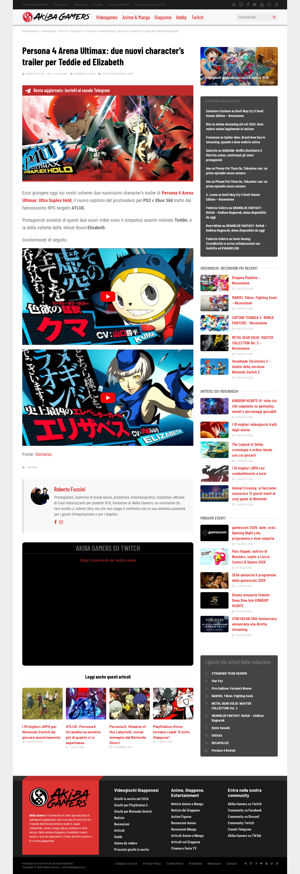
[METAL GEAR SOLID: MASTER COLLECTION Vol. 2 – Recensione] (214, 349)
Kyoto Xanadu (221, 728)
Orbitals (217, 735)
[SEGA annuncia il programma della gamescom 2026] (214, 587)
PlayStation (77, 31)
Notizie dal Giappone (185, 810)
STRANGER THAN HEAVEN (229, 673)
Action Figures (181, 817)
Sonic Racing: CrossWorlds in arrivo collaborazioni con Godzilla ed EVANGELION (233, 243)
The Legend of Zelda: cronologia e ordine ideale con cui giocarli (252, 450)
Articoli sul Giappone (185, 842)
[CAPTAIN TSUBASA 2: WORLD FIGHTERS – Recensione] (214, 329)
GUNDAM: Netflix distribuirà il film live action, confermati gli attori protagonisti (234, 155)
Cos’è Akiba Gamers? (35, 4)
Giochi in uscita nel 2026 (149, 4)
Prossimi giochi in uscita (131, 849)
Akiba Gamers (30, 31)
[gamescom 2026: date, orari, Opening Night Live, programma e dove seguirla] (214, 539)
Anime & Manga (136, 17)
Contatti (98, 4)
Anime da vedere (118, 4)
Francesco (213, 137)
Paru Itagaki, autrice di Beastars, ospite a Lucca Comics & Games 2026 (251, 556)
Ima (208, 168)
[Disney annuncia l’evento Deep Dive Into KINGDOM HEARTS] (214, 607)
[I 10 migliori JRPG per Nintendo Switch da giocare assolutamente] (42, 718)
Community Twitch (241, 823)
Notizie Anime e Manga (187, 804)
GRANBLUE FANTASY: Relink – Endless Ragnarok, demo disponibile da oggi (236, 212)
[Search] (274, 17)
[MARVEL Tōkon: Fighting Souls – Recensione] (214, 309)
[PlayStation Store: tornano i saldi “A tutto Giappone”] (173, 718)
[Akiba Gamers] (56, 21)
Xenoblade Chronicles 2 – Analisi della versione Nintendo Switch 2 (251, 366)
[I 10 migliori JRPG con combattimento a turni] (214, 480)
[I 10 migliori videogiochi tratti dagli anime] (214, 436)
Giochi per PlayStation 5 (131, 805)
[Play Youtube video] (107, 296)
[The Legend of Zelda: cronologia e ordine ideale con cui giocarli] (214, 456)
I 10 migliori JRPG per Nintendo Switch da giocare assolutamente (41, 731)
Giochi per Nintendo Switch (133, 811)
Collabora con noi (126, 863)
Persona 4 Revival (224, 750)
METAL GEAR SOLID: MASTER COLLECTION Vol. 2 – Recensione (252, 343)
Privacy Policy (152, 863)
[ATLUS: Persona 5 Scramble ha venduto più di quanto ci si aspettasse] (86, 718)
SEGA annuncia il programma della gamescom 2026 (254, 577)
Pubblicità (195, 863)
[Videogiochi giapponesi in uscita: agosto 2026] (239, 84)
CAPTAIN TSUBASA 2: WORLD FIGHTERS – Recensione (253, 320)
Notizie (63, 31)
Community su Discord (243, 817)
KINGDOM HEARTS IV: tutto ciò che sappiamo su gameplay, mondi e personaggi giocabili (254, 406)
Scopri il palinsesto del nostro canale (108, 560)
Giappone (162, 17)
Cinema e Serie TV (184, 848)
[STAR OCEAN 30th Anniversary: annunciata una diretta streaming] (214, 630)
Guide (118, 837)
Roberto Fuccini (35, 73)
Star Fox (217, 681)
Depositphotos (64, 863)
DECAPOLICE (220, 743)
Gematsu (43, 454)
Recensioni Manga (183, 829)
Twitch (197, 17)
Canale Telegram (239, 829)
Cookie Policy (175, 863)
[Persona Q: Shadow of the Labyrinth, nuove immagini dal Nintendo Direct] (129, 718)
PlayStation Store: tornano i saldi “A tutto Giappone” (171, 731)
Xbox (131, 73)
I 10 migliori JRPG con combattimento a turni (249, 470)
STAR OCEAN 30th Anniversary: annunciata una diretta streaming (255, 624)
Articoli (119, 830)
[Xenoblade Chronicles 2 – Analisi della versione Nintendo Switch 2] (214, 373)
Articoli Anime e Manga (187, 836)
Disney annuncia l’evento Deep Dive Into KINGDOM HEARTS (251, 600)
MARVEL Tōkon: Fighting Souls (233, 696)
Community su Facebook (245, 810)
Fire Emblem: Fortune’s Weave (231, 688)
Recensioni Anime (183, 823)
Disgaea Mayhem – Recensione (246, 280)
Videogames (107, 17)
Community (61, 4)
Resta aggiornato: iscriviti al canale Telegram (72, 90)
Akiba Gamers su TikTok (244, 836)
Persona (32, 467)
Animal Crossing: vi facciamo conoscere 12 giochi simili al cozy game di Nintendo (254, 493)
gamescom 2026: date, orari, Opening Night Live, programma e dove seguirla (254, 533)
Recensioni (121, 824)
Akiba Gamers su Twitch (245, 804)
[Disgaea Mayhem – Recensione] (214, 289)
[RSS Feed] (234, 4)
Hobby (181, 17)
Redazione (80, 4)
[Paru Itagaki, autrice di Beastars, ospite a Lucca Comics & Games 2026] (214, 563)
